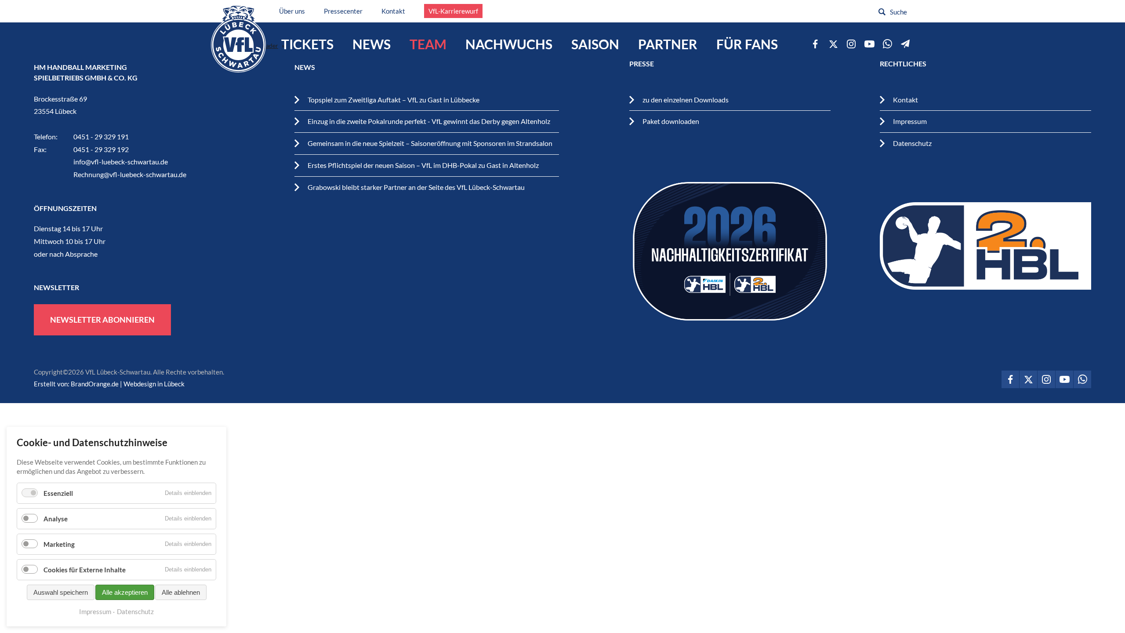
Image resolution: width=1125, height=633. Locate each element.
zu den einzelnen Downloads (685, 99)
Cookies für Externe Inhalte (85, 570)
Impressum (910, 121)
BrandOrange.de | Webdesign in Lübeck (128, 384)
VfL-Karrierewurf (453, 11)
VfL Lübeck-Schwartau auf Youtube (869, 44)
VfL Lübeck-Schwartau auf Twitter (833, 44)
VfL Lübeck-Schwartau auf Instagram (851, 44)
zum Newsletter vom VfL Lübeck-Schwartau (905, 44)
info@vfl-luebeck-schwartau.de (120, 161)
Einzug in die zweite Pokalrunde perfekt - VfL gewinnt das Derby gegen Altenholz (429, 121)
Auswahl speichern (60, 592)
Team (428, 44)
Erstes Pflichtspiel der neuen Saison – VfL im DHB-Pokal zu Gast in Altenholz (423, 165)
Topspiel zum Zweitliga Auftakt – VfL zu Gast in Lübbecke (393, 99)
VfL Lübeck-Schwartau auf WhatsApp (887, 44)
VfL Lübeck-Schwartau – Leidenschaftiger (238, 39)
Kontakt (393, 11)
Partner (667, 44)
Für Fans (747, 44)
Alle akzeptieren (125, 592)
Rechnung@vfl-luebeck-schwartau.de (129, 174)
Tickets (307, 44)
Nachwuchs (508, 44)
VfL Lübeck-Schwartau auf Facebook (815, 44)
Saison (595, 44)
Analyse (56, 519)
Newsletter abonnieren (102, 319)
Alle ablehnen (181, 592)
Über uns (292, 11)
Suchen (881, 11)
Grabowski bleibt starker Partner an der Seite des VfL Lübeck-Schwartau (416, 187)
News (371, 44)
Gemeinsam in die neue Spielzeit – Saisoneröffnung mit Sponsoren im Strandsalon (430, 143)
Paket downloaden (670, 121)
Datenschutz (912, 143)
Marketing (59, 544)
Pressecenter (343, 11)
